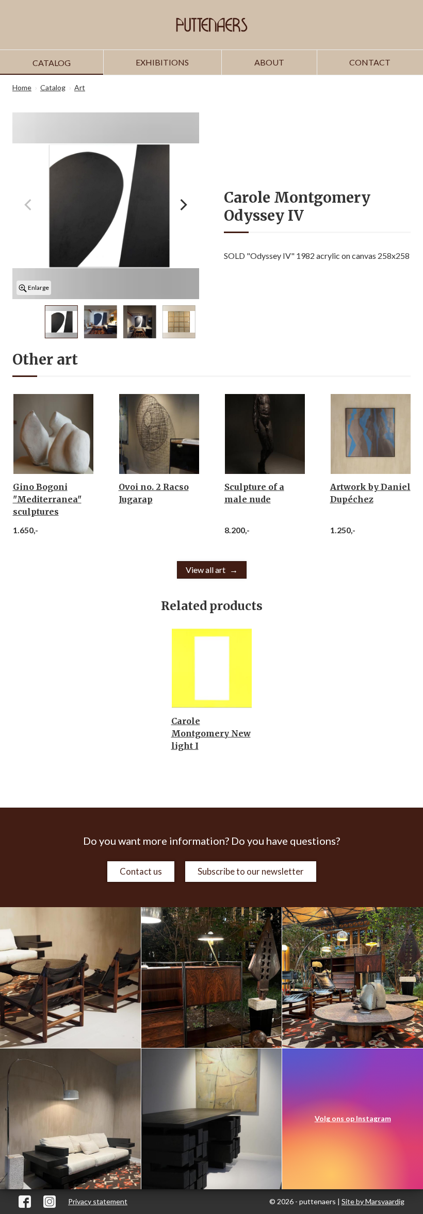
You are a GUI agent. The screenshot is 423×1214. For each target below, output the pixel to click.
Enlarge (38, 287)
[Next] (182, 205)
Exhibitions (162, 62)
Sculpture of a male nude (254, 493)
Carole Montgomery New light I (211, 733)
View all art (205, 570)
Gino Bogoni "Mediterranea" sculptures (47, 499)
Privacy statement (97, 1201)
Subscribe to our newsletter (251, 871)
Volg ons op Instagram (353, 1118)
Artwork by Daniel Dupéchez (370, 493)
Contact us (141, 871)
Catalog (51, 63)
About (269, 62)
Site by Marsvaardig (372, 1201)
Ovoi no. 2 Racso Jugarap (154, 493)
